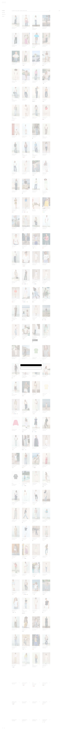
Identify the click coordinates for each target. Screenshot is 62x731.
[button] (31, 365)
